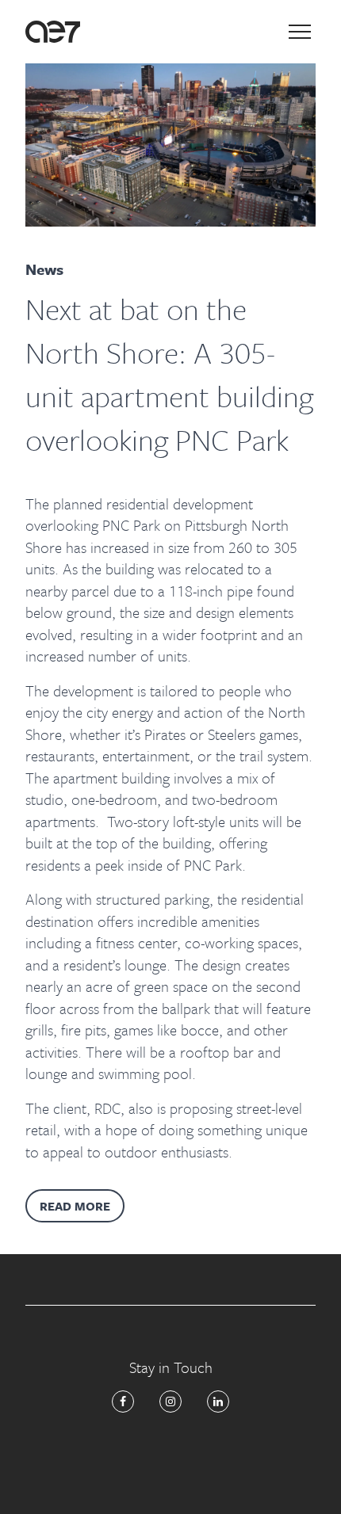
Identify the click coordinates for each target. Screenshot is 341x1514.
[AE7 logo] (52, 32)
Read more (75, 1206)
